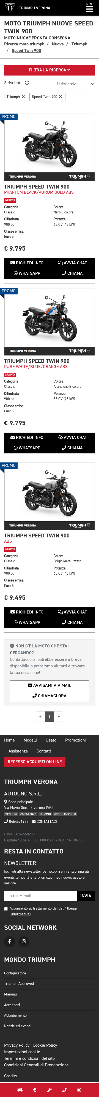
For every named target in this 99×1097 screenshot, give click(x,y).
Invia (85, 896)
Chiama (74, 273)
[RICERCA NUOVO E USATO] (20, 1090)
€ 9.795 (15, 248)
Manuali (10, 994)
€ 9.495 (15, 598)
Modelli (30, 740)
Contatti (44, 751)
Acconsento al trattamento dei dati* (38, 908)
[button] (90, 8)
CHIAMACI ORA (52, 696)
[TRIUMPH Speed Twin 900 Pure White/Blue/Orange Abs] (49, 322)
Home (9, 740)
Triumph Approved (19, 984)
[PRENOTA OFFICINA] (49, 1090)
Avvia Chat (75, 263)
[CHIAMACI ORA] (64, 1090)
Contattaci (46, 822)
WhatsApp (29, 273)
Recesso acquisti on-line (35, 762)
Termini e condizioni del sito (29, 1059)
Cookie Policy (45, 1045)
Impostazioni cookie (22, 1052)
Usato (51, 740)
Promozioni (75, 740)
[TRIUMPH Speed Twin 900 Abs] (49, 496)
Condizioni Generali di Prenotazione (36, 1065)
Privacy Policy (16, 1045)
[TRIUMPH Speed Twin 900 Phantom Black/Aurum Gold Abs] (49, 147)
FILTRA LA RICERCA (48, 70)
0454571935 (18, 822)
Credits (10, 1076)
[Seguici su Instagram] (23, 941)
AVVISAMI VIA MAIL (51, 686)
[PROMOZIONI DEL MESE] (35, 1090)
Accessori (12, 1005)
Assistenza (18, 751)
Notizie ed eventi (17, 1026)
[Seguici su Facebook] (9, 941)
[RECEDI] (79, 1090)
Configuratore (15, 973)
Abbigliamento (15, 1015)
